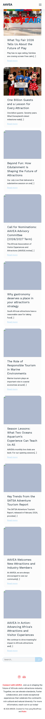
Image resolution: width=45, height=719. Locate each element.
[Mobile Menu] (40, 4)
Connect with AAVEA (12, 685)
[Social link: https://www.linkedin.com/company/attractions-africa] (20, 677)
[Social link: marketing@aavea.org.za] (25, 677)
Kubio (24, 711)
